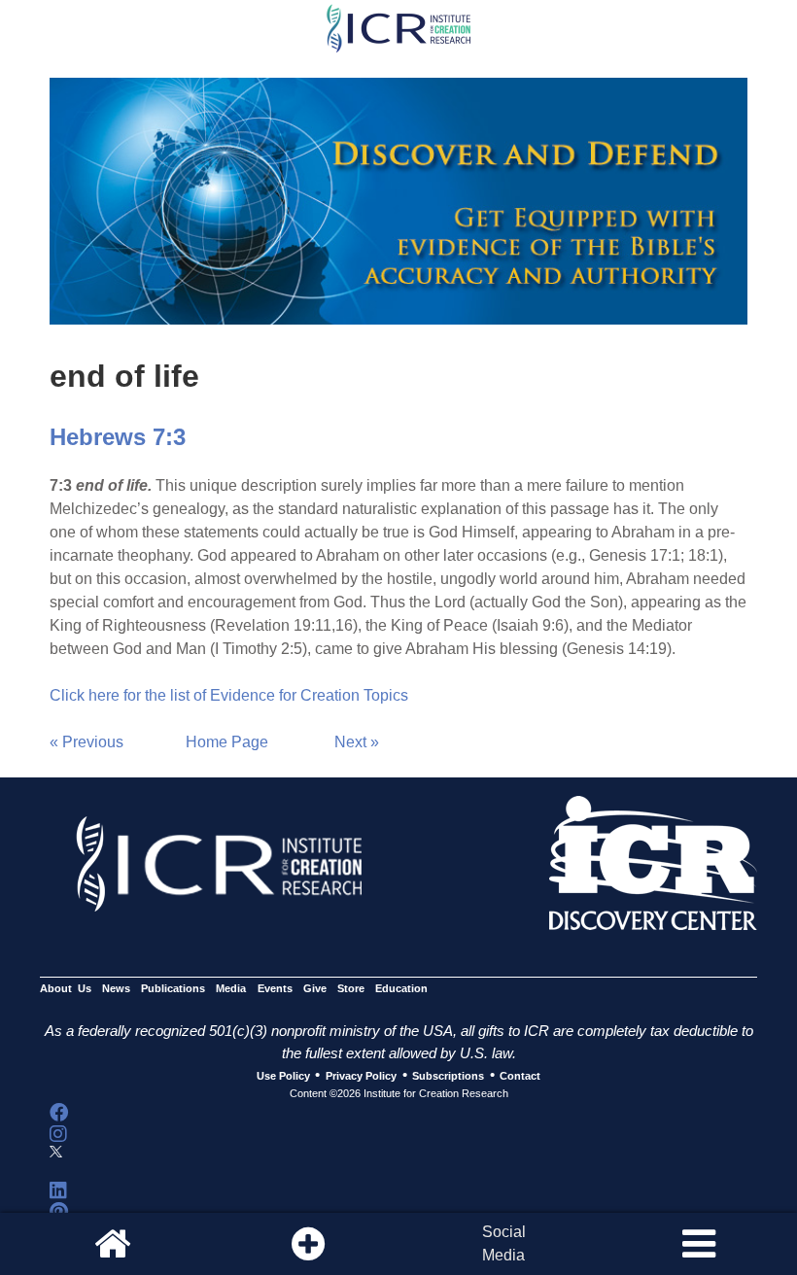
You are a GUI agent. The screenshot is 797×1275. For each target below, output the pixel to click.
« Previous (86, 742)
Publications (173, 989)
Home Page (227, 742)
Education (401, 989)
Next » (356, 742)
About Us (65, 989)
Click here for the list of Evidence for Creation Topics (229, 695)
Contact (520, 1076)
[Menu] (699, 1244)
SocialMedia (504, 1243)
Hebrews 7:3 (118, 437)
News (116, 989)
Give (315, 989)
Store (350, 989)
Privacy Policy (361, 1076)
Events (275, 989)
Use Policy (283, 1076)
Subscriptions (448, 1076)
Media (231, 989)
